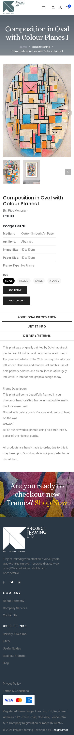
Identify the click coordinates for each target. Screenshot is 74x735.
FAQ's (6, 641)
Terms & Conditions (16, 691)
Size (5, 274)
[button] (68, 112)
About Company (13, 601)
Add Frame (15, 290)
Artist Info (37, 326)
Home (23, 47)
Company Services (15, 608)
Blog (6, 663)
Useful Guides (12, 648)
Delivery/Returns (37, 336)
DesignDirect (60, 730)
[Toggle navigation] (43, 7)
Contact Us (10, 615)
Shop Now (51, 502)
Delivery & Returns (14, 634)
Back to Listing (41, 47)
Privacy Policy (12, 683)
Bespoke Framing (14, 656)
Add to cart (16, 300)
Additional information (37, 317)
